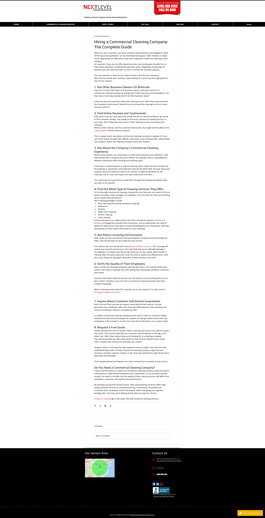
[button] (60, 24)
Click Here (160, 468)
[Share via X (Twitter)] (100, 406)
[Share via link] (110, 406)
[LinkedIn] (157, 484)
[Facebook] (153, 484)
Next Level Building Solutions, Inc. (143, 515)
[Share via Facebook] (95, 406)
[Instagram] (161, 484)
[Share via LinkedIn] (105, 406)
